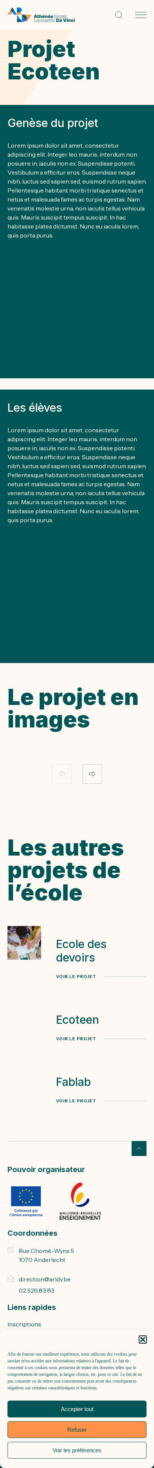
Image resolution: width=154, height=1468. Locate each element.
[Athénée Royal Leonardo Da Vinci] (41, 14)
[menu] (141, 15)
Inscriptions (24, 1324)
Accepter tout (77, 1409)
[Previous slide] (61, 774)
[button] (143, 1339)
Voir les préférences (77, 1450)
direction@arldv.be (45, 1279)
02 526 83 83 (36, 1290)
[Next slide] (92, 774)
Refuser (77, 1429)
